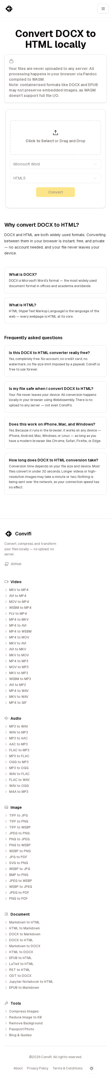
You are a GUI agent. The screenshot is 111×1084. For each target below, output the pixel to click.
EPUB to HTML (20, 958)
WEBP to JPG (19, 869)
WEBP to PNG (20, 851)
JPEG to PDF (19, 893)
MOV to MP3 (19, 667)
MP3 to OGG (19, 768)
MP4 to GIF (18, 703)
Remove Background (26, 1023)
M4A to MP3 (18, 792)
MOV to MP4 (19, 602)
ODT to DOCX (20, 976)
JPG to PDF (18, 857)
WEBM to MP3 (20, 679)
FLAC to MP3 (19, 750)
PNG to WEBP (20, 845)
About (18, 1068)
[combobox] (55, 164)
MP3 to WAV (18, 726)
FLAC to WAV (19, 780)
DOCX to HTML (21, 940)
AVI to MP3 (17, 685)
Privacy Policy (37, 1068)
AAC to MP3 (18, 744)
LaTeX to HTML (21, 964)
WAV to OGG (19, 786)
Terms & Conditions (67, 1068)
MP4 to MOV (19, 637)
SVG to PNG (18, 863)
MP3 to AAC (18, 738)
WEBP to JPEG (20, 887)
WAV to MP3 (18, 732)
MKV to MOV (19, 655)
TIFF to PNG (18, 821)
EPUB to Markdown (24, 988)
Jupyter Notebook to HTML (31, 982)
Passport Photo (21, 1029)
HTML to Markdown (24, 928)
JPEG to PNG (19, 833)
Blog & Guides (20, 1035)
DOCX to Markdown (24, 934)
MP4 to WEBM (20, 631)
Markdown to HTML (24, 922)
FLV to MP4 (18, 613)
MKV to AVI (17, 643)
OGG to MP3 (19, 762)
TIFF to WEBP (20, 827)
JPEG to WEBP (20, 881)
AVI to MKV (17, 649)
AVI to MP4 (17, 596)
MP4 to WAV (19, 691)
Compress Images (24, 1011)
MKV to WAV (18, 697)
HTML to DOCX (21, 952)
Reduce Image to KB (25, 1017)
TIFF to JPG (18, 815)
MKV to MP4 (19, 590)
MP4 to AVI (17, 625)
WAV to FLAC (19, 774)
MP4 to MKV (19, 619)
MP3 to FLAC (19, 756)
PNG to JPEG (19, 839)
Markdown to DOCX (24, 946)
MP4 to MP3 (18, 661)
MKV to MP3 (18, 673)
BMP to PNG (18, 875)
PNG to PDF (18, 898)
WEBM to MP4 (20, 608)
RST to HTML (19, 970)
